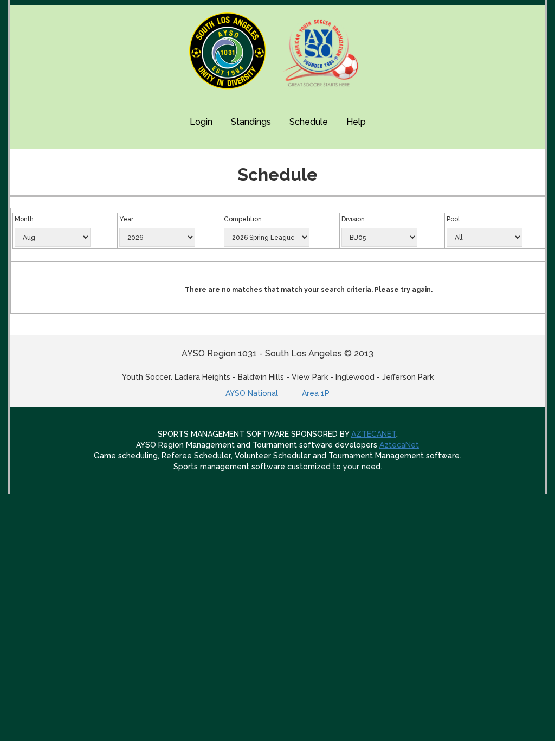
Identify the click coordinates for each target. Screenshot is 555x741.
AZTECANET (373, 434)
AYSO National (251, 393)
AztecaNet (399, 444)
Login (201, 122)
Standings (251, 122)
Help (356, 122)
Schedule (308, 122)
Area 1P (316, 393)
